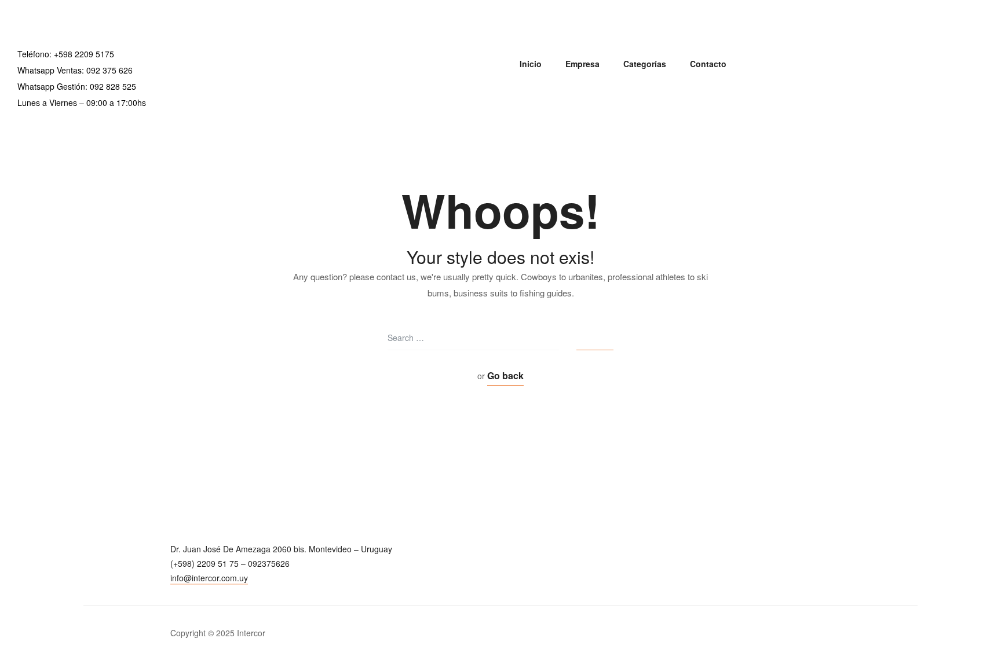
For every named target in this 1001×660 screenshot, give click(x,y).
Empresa (582, 63)
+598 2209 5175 (84, 54)
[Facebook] (177, 598)
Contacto (708, 63)
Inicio (531, 63)
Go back (505, 375)
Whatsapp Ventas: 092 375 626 (75, 70)
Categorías (644, 63)
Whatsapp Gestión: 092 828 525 (76, 86)
